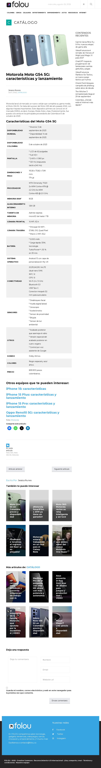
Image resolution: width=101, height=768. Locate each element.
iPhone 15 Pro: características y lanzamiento (30, 405)
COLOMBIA (10, 13)
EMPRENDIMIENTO (53, 13)
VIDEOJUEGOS (73, 13)
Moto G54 (9, 453)
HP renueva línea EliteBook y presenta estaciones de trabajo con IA (16, 589)
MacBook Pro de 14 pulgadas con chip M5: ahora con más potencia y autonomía (38, 588)
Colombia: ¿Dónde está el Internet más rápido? (84, 102)
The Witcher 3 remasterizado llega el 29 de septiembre (85, 94)
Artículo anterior (15, 469)
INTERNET (82, 13)
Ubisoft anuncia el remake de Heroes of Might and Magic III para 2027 (85, 54)
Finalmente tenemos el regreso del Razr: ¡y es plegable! (16, 545)
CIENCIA (18, 13)
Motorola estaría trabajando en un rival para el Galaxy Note (38, 544)
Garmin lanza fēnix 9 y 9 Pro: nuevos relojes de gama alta (85, 44)
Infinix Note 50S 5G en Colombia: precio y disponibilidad (38, 625)
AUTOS (64, 13)
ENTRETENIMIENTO (39, 13)
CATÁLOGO (26, 22)
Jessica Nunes (14, 90)
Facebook (60, 730)
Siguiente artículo (61, 469)
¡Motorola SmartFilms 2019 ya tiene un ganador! (38, 512)
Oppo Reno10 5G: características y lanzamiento (32, 414)
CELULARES (27, 13)
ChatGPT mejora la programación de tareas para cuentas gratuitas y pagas (84, 65)
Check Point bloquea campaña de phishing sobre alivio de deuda (85, 85)
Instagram (61, 738)
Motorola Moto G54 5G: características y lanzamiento (34, 76)
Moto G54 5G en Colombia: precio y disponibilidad (15, 510)
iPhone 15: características (26, 389)
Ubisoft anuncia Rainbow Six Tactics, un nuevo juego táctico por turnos (84, 76)
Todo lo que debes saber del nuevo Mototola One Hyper (61, 545)
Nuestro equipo (22, 763)
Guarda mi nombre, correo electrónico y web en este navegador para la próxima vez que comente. (38, 691)
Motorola (15, 420)
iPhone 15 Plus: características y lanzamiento (31, 396)
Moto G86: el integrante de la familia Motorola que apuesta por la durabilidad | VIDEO (15, 620)
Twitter (60, 734)
